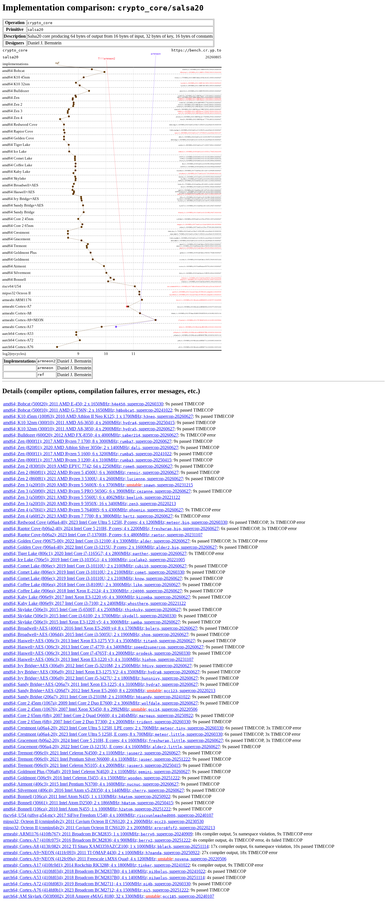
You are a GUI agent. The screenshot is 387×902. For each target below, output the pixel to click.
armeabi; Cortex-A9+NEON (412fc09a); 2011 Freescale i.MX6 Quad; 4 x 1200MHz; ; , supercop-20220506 (114, 858)
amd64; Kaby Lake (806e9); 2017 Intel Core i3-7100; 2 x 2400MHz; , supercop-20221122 (94, 603)
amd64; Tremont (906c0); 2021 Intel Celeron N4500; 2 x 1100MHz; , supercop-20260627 (91, 752)
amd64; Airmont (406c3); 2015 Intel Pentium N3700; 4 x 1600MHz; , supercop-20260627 (90, 784)
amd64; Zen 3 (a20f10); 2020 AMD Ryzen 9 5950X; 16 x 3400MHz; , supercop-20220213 (89, 503)
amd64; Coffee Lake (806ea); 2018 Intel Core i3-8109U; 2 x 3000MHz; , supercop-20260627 (91, 584)
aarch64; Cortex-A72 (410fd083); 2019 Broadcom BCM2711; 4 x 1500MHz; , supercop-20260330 (96, 883)
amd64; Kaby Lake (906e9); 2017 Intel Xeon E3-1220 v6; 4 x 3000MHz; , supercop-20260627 (96, 597)
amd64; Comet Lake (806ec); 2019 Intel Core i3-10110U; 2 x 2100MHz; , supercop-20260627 (94, 565)
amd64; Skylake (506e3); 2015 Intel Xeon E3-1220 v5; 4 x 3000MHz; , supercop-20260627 (91, 622)
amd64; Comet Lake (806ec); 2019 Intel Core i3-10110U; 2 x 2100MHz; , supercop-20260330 (93, 572)
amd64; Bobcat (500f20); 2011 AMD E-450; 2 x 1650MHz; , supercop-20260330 (83, 403)
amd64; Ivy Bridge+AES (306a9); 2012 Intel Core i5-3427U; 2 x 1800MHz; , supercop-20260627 (100, 678)
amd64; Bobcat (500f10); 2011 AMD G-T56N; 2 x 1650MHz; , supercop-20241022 (87, 410)
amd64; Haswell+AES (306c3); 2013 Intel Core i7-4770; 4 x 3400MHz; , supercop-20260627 (103, 646)
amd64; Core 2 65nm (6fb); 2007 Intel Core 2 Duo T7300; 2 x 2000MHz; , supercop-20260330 (96, 721)
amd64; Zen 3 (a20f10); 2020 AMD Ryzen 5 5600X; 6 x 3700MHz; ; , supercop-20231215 (98, 484)
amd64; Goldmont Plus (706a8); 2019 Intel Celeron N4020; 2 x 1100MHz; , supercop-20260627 (96, 771)
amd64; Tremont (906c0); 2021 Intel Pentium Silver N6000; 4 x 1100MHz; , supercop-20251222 (96, 759)
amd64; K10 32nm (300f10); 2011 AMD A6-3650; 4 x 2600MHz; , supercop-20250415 (89, 422)
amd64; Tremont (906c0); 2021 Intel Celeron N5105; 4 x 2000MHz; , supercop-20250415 (91, 765)
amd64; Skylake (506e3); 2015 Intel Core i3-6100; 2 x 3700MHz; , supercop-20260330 (89, 615)
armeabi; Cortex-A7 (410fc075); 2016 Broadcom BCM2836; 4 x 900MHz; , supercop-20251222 (96, 840)
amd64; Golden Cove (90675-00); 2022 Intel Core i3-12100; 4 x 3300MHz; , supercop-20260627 (96, 541)
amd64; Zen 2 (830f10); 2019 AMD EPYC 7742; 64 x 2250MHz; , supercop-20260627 (87, 466)
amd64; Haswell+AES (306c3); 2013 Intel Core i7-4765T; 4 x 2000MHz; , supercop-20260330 (96, 653)
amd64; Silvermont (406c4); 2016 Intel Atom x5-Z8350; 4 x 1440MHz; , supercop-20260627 (93, 790)
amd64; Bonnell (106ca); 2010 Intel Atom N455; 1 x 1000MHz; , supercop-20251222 (87, 809)
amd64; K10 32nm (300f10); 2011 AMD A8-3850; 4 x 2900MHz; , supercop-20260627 (89, 428)
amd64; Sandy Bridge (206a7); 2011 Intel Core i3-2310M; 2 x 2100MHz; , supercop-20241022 (96, 696)
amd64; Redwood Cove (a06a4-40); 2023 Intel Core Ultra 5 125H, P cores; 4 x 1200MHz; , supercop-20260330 (115, 522)
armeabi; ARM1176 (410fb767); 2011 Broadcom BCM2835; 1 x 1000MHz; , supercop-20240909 (97, 833)
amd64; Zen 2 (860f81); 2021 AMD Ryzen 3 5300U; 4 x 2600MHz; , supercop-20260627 (93, 478)
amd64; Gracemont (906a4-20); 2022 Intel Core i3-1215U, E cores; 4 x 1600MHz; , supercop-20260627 (111, 746)
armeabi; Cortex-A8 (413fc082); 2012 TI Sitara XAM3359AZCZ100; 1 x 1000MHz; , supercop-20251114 (106, 846)
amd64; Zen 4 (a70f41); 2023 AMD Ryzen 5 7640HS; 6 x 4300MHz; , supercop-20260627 (93, 509)
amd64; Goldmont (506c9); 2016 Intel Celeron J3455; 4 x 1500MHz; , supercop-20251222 (91, 777)
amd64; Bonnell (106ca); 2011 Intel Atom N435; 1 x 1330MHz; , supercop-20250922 (86, 796)
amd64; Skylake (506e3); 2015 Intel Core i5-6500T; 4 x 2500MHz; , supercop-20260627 (92, 609)
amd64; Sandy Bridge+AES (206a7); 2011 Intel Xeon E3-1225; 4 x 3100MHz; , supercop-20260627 (100, 684)
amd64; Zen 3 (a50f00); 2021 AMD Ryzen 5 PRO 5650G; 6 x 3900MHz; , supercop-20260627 (97, 491)
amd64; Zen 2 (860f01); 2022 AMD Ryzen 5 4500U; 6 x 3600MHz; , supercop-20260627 (90, 472)
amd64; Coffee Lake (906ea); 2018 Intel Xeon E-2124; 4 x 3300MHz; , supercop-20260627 (92, 590)
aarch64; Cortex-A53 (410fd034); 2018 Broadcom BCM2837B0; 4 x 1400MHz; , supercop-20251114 (104, 877)
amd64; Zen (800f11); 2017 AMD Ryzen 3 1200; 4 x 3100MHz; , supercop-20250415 (87, 460)
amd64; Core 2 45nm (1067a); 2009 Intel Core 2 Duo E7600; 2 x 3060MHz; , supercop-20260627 (100, 703)
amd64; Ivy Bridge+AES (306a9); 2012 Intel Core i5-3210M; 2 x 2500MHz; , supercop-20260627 (97, 665)
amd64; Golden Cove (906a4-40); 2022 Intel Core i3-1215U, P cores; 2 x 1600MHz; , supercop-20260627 (110, 547)
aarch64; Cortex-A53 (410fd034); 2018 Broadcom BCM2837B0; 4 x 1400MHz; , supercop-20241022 (104, 871)
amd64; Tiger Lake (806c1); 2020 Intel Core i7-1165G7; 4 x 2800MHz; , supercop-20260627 (94, 553)
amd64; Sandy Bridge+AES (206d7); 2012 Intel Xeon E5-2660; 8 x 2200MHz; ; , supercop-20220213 (109, 690)
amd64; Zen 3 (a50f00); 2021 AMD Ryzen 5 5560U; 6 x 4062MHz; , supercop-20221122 (91, 497)
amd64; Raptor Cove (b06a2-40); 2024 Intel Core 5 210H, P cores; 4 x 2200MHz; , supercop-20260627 (111, 528)
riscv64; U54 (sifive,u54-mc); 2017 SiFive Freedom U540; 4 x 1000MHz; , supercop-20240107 (108, 815)
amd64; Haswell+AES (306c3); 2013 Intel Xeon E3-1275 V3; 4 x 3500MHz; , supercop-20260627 (99, 640)
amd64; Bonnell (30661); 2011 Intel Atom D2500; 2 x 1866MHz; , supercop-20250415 (88, 802)
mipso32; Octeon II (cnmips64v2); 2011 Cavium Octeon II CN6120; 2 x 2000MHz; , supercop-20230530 (103, 821)
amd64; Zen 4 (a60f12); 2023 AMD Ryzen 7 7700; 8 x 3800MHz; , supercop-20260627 (88, 516)
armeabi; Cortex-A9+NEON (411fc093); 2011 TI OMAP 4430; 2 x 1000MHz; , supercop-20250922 (101, 852)
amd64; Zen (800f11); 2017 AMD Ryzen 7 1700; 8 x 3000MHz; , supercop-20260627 (87, 441)
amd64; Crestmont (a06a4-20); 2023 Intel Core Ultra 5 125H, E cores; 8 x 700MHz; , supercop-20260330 (112, 734)
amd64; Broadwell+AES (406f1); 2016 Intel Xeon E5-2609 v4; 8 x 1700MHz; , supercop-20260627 (100, 628)
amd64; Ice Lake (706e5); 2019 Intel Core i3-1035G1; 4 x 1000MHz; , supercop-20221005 (94, 559)
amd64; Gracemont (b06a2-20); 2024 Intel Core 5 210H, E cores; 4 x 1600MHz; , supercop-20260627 (113, 740)
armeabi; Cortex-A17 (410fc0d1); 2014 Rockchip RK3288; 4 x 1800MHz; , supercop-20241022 (96, 865)
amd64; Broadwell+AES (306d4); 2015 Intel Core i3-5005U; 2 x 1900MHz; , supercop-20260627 (95, 634)
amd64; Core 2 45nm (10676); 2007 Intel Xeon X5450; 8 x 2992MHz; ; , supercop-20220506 (100, 709)
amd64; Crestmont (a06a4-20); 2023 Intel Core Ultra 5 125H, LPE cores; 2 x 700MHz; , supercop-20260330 (113, 728)
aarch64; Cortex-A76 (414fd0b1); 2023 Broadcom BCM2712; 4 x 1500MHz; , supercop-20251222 (95, 890)
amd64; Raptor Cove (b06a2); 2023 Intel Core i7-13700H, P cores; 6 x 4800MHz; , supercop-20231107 (103, 534)
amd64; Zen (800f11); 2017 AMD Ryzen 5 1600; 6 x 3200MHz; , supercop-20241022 (87, 453)
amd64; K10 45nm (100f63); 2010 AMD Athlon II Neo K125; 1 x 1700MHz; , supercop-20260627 (98, 416)
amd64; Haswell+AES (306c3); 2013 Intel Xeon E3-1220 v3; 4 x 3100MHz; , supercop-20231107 (98, 659)
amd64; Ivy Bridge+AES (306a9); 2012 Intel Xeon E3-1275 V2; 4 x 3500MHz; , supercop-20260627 (101, 671)
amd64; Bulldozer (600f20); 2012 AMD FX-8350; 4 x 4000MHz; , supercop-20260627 (90, 435)
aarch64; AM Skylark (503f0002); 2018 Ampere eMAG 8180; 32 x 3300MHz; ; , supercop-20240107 (108, 896)
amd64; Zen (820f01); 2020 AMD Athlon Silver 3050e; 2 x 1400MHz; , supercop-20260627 (90, 447)
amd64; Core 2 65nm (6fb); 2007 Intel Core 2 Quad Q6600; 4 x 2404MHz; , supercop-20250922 (98, 715)
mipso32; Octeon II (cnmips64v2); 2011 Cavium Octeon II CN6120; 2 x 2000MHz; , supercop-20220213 (109, 827)
